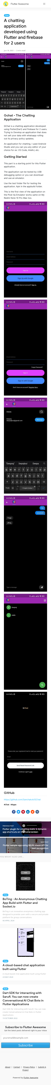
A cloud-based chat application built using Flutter (24, 967)
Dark (5, 989)
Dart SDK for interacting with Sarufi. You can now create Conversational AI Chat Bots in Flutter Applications (23, 998)
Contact (16, 1067)
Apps (14, 804)
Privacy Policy (29, 1067)
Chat (7, 15)
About (7, 1067)
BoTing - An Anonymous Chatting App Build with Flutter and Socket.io (25, 902)
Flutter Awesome (20, 3)
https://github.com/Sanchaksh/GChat (22, 799)
